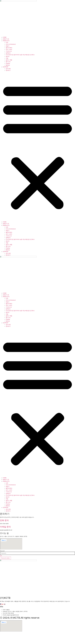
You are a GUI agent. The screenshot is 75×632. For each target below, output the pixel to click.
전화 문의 (4, 520)
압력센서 (8, 53)
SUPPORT (5, 67)
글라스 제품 (9, 60)
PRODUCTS (6, 40)
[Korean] (5, 604)
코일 (7, 58)
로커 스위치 (9, 49)
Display (8, 63)
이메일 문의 (5, 526)
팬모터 (7, 56)
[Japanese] (3, 604)
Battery (8, 65)
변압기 (7, 46)
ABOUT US (6, 39)
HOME (4, 37)
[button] (37, 146)
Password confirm (5, 558)
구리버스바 (9, 51)
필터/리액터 (9, 47)
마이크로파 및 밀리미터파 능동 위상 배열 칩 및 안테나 (20, 54)
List (1, 555)
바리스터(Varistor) (11, 44)
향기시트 (8, 61)
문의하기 (8, 70)
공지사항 (8, 68)
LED (7, 42)
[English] (1, 604)
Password (2, 551)
